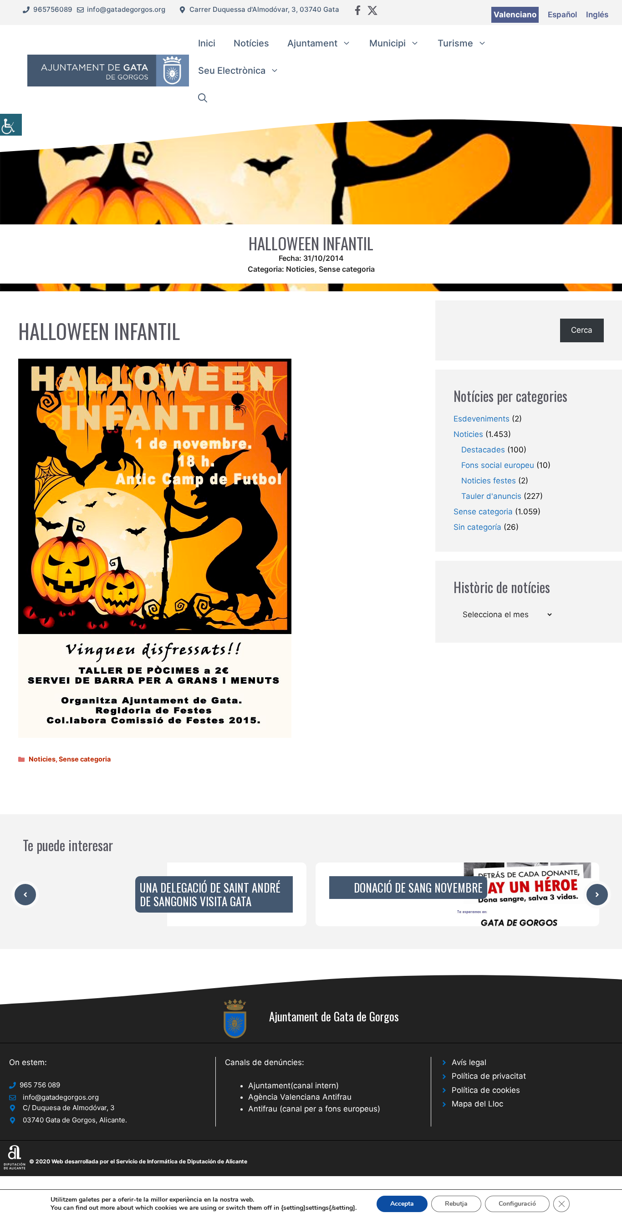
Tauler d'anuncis (491, 496)
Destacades (483, 449)
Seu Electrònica (231, 70)
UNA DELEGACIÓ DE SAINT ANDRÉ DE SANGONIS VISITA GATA (210, 894)
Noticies (300, 269)
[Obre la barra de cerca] (202, 98)
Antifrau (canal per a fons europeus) (314, 1108)
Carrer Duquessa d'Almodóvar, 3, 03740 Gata (264, 9)
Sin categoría (477, 527)
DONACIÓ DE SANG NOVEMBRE (418, 887)
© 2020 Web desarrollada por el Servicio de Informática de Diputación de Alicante (138, 1161)
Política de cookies (486, 1090)
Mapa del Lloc (477, 1103)
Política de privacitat (489, 1076)
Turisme (455, 43)
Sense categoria (347, 269)
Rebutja (456, 1203)
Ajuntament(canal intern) (293, 1085)
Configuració (517, 1203)
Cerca (581, 330)
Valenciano (515, 14)
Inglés (597, 14)
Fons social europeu (497, 465)
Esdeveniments (482, 418)
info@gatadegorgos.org (126, 9)
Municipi (387, 43)
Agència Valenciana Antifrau (300, 1096)
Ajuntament (312, 43)
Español (562, 14)
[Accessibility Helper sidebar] (11, 125)
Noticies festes (488, 480)
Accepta (402, 1203)
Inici (206, 43)
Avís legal (469, 1062)
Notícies (251, 43)
